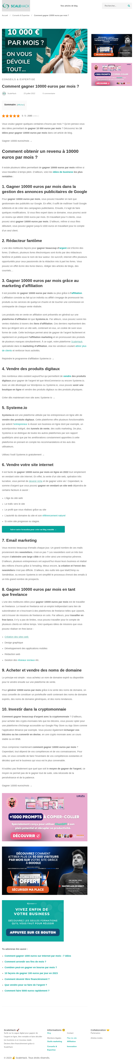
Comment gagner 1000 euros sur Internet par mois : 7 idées (38, 956)
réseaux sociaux (26, 660)
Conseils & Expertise (20, 15)
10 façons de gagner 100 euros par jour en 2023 (31, 973)
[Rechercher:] (117, 5)
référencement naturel (53, 515)
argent (63, 248)
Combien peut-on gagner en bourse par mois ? (31, 967)
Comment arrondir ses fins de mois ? (25, 961)
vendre (67, 376)
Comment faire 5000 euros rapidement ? (27, 990)
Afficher (21, 105)
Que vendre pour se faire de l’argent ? (26, 985)
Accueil (5, 15)
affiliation (76, 293)
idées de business (63, 172)
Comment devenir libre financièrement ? (27, 979)
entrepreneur (20, 424)
